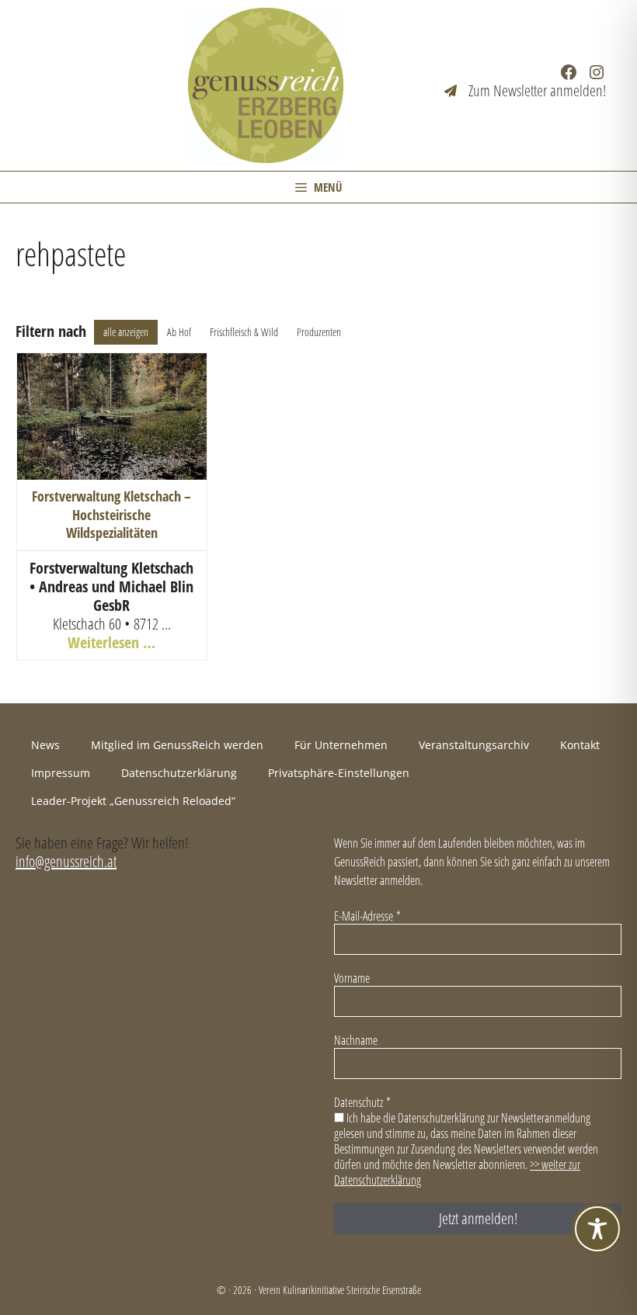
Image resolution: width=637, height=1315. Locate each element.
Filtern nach (51, 331)
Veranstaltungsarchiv (474, 744)
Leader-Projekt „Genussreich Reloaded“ (133, 800)
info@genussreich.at (66, 861)
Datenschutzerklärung (179, 772)
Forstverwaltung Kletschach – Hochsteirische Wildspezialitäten (111, 514)
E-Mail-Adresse (367, 916)
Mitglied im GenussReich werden (177, 744)
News (45, 744)
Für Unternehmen (341, 744)
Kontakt (580, 744)
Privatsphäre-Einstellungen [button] (338, 772)
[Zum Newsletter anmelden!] (525, 91)
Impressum (60, 772)
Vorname (352, 978)
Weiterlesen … (111, 642)
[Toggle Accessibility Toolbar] (597, 1229)
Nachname (356, 1040)
